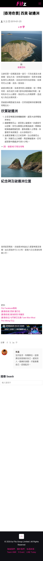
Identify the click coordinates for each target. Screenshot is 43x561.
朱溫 (5, 21)
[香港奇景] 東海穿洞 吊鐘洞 (12, 314)
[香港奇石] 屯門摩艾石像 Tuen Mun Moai (18, 317)
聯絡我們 (11, 549)
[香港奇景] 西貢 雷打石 (10, 311)
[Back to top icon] (21, 536)
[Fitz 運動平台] (21, 4)
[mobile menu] (40, 4)
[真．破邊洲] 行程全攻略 (13, 146)
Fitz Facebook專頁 (9, 308)
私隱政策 (30, 549)
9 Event (21, 552)
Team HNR (11, 552)
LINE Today (31, 552)
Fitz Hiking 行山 (7, 321)
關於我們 (21, 549)
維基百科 (21, 67)
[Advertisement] (21, 278)
